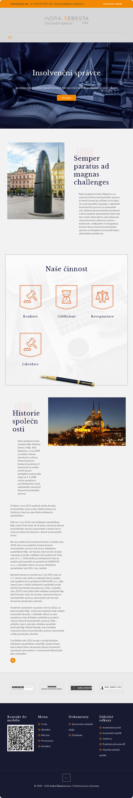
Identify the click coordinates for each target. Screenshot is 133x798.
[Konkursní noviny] (22, 688)
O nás (44, 724)
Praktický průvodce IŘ (114, 744)
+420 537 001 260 (43, 3)
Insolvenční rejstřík (112, 3)
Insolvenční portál (112, 727)
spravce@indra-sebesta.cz (70, 3)
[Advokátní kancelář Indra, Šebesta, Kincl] (110, 688)
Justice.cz (107, 738)
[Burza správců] (81, 688)
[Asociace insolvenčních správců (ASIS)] (51, 688)
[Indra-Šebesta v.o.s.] (66, 20)
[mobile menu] (10, 37)
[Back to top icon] (66, 778)
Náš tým (45, 735)
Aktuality (45, 729)
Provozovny (47, 740)
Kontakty (66, 97)
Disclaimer (77, 735)
